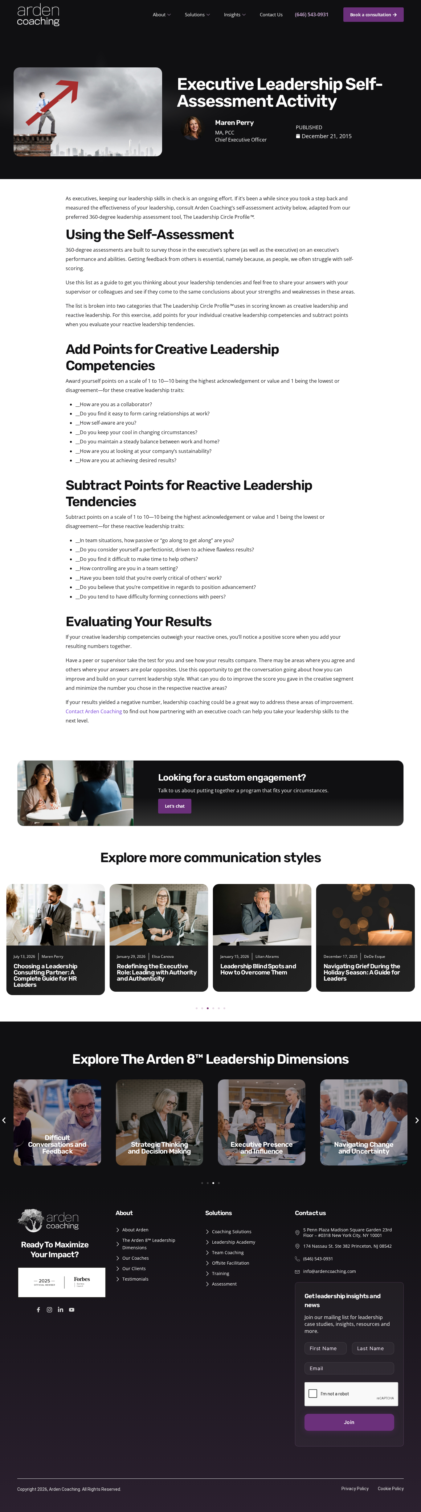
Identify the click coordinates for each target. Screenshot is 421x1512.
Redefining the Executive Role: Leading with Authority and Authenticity (157, 972)
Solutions (195, 14)
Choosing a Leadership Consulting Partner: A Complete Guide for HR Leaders (45, 975)
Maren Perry (52, 956)
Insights (232, 14)
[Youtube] (72, 1309)
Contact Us (271, 14)
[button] (197, 1008)
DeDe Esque (374, 956)
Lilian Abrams (267, 956)
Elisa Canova (163, 956)
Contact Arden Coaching (94, 711)
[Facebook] (39, 1309)
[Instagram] (50, 1309)
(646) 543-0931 (312, 14)
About (159, 14)
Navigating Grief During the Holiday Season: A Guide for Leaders (362, 972)
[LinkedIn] (61, 1309)
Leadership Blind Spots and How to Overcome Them (258, 969)
